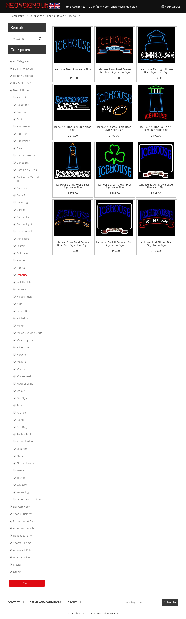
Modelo (21, 354)
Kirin (20, 304)
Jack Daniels (24, 282)
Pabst (20, 405)
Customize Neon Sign (123, 6)
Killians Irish (24, 296)
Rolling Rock (24, 434)
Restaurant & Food (24, 521)
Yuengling (23, 492)
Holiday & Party (22, 535)
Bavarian (22, 112)
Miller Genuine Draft (29, 333)
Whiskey (22, 485)
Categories (35, 16)
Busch (20, 148)
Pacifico (21, 412)
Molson (21, 369)
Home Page (17, 16)
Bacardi (21, 97)
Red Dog (22, 427)
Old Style (22, 398)
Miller (20, 325)
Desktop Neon (21, 506)
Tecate (21, 477)
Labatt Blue (24, 311)
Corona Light (24, 224)
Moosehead (24, 376)
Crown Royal (24, 231)
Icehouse (22, 275)
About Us (74, 602)
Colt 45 (21, 195)
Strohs (21, 470)
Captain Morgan (26, 155)
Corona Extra (24, 217)
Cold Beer (23, 188)
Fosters (21, 246)
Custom (27, 583)
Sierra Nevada (25, 463)
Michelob (22, 318)
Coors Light (23, 202)
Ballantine (23, 104)
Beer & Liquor (55, 16)
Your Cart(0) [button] (172, 6)
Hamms (21, 260)
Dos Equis (23, 238)
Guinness (22, 253)
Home (67, 6)
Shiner (21, 456)
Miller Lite (23, 347)
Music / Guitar (21, 557)
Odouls (21, 391)
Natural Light (25, 383)
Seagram (22, 448)
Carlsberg (23, 162)
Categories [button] (79, 6)
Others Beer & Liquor (30, 499)
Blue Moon (23, 126)
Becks (20, 119)
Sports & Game (22, 543)
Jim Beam (22, 289)
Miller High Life (26, 340)
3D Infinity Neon (99, 6)
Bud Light (22, 133)
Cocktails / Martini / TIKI (28, 178)
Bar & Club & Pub (23, 83)
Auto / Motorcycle (23, 528)
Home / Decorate (23, 75)
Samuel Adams (26, 441)
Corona (21, 209)
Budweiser (23, 141)
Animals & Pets (22, 550)
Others (17, 572)
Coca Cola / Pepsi (27, 170)
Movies (17, 564)
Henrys (21, 267)
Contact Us (16, 602)
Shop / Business (23, 514)
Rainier (21, 419)
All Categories (21, 61)
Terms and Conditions (46, 602)
